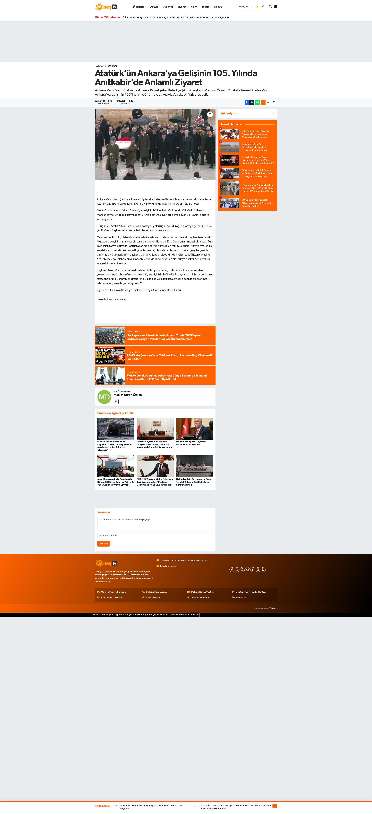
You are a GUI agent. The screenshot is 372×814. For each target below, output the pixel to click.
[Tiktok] (252, 569)
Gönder (103, 543)
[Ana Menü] (274, 7)
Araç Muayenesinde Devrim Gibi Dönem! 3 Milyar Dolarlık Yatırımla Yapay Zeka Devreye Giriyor (115, 482)
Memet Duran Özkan (128, 394)
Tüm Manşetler (153, 597)
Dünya (218, 7)
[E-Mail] (116, 401)
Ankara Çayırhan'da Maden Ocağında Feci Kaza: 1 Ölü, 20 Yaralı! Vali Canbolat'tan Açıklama (176, 17)
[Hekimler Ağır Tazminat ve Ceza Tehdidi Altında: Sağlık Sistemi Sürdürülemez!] (194, 466)
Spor (194, 7)
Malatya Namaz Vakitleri (202, 592)
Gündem (168, 7)
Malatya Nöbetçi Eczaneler (114, 592)
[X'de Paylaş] (251, 102)
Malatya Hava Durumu (156, 592)
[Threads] (258, 569)
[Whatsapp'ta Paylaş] (257, 102)
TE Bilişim (273, 608)
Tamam (195, 614)
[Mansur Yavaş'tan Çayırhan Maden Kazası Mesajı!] (194, 428)
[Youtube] (247, 569)
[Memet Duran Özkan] (104, 397)
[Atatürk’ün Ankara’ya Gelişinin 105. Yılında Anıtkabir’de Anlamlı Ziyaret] (155, 144)
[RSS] (263, 569)
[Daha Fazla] (263, 102)
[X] (237, 569)
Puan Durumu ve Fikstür (111, 597)
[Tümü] (273, 113)
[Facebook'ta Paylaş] (247, 102)
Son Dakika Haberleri (200, 597)
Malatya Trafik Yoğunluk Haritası (251, 592)
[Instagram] (242, 569)
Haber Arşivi (241, 597)
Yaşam (205, 7)
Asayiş (154, 7)
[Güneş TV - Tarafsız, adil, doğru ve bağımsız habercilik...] (106, 6)
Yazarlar (140, 7)
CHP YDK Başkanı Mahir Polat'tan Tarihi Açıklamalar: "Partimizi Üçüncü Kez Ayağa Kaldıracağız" (155, 482)
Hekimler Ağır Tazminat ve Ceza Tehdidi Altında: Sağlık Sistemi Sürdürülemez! (193, 482)
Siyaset (182, 7)
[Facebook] (231, 569)
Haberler (99, 66)
